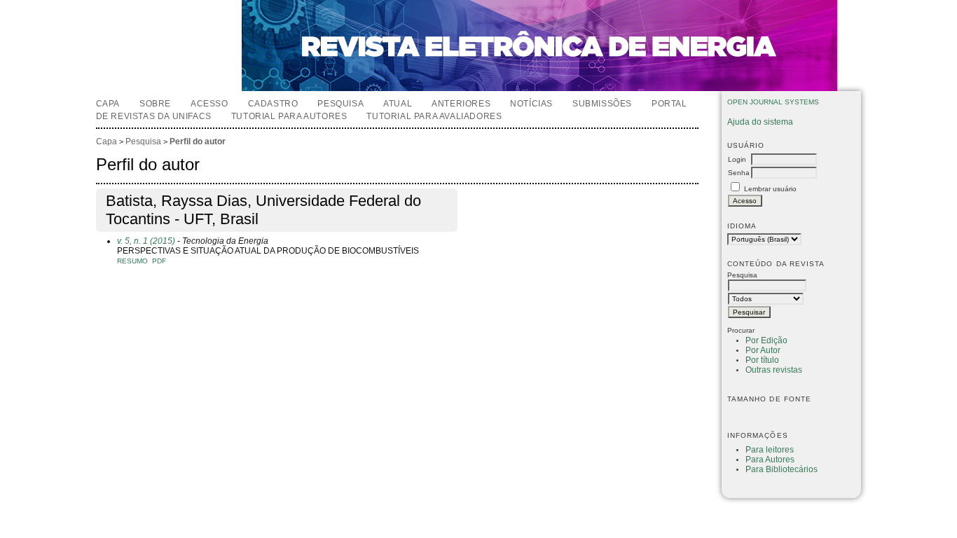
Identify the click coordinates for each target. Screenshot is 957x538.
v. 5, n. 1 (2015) (146, 241)
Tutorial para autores (289, 116)
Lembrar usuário (770, 189)
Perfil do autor (198, 141)
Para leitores (769, 450)
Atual (397, 104)
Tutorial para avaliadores (434, 116)
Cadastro (273, 104)
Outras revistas (773, 370)
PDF (159, 261)
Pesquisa (340, 104)
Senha (739, 173)
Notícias (531, 104)
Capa (108, 104)
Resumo (132, 261)
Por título (762, 360)
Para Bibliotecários (781, 469)
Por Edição (766, 340)
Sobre (155, 104)
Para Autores (769, 459)
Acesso (209, 104)
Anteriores (461, 104)
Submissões (602, 104)
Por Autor (762, 350)
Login (737, 159)
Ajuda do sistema (760, 122)
